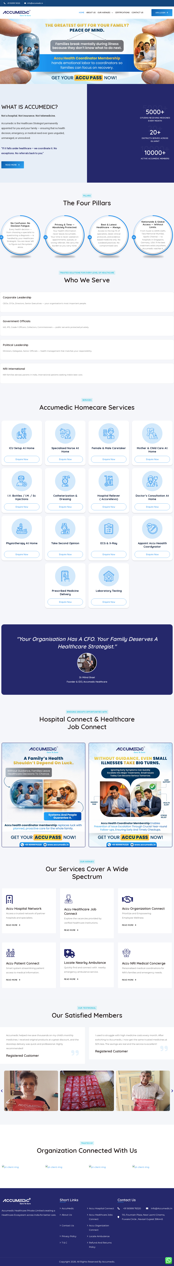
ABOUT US (91, 12)
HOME (81, 12)
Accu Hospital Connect (101, 1208)
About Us (67, 1215)
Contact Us (68, 1225)
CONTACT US (137, 12)
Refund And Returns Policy (100, 1244)
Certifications (122, 12)
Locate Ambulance (99, 1236)
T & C (64, 1242)
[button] (2, 1091)
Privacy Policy (69, 1236)
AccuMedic (68, 1208)
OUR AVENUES (104, 12)
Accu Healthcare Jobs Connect (101, 1217)
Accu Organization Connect (99, 1227)
